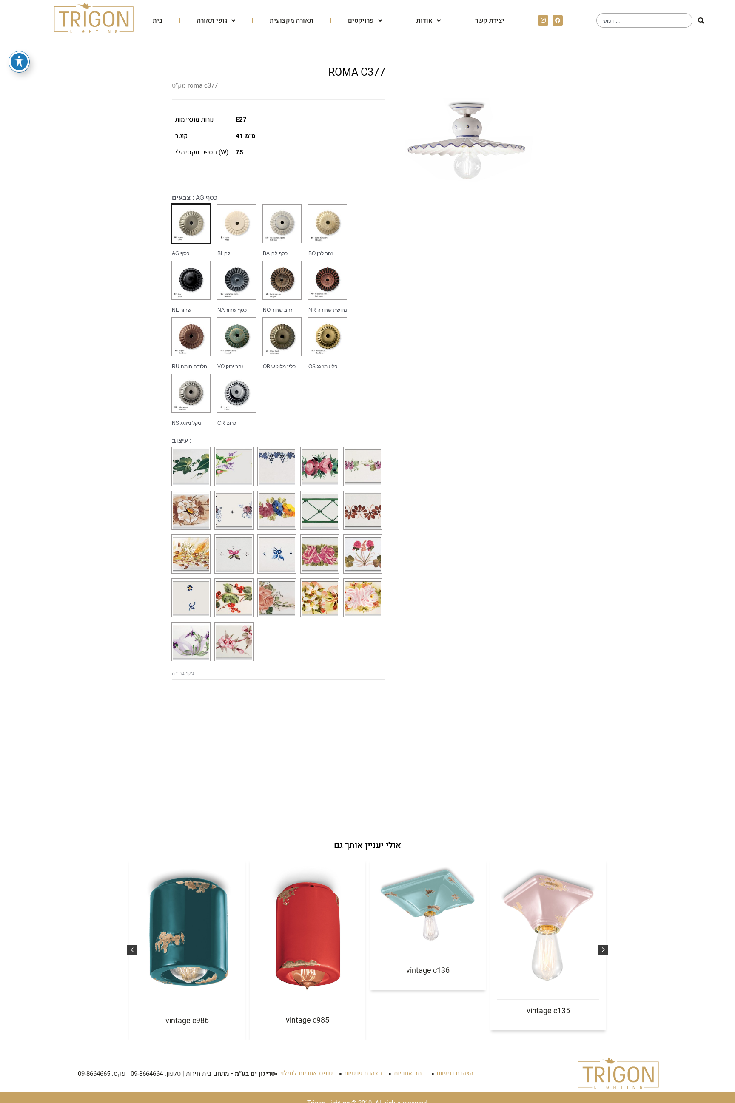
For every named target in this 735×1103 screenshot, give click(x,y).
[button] (132, 950)
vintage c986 (187, 1020)
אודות (424, 20)
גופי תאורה (212, 20)
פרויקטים (361, 20)
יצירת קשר (489, 20)
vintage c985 (307, 1020)
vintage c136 (428, 970)
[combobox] (644, 20)
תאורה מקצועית (291, 20)
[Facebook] (558, 20)
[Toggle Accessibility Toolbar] (19, 61)
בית (157, 20)
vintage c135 (548, 1011)
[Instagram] (543, 20)
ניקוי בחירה (183, 673)
